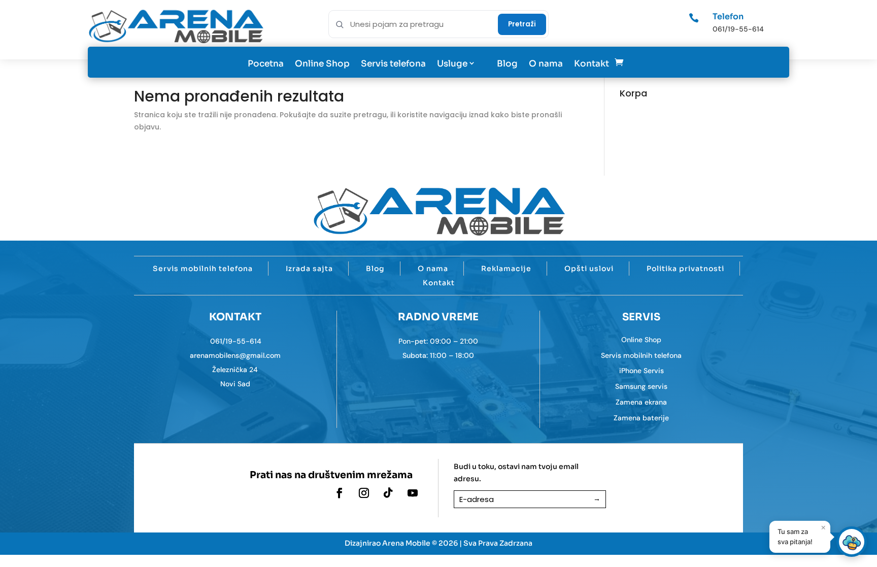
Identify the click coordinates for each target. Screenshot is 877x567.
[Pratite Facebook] (339, 493)
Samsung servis (641, 386)
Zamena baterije (641, 417)
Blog (507, 63)
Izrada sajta (309, 268)
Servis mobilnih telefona (203, 268)
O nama (546, 63)
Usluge (452, 63)
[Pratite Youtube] (412, 493)
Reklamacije (506, 268)
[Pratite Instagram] (364, 493)
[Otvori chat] (851, 541)
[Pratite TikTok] (388, 493)
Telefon (728, 16)
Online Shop (322, 63)
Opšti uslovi (589, 268)
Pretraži (522, 24)
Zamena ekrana (641, 402)
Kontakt (591, 63)
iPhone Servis (641, 370)
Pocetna (266, 63)
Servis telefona (393, 63)
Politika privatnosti (685, 268)
